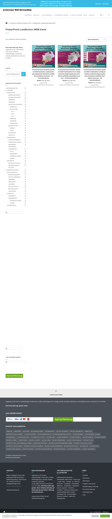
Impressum (98, 3)
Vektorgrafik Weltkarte (23, 437)
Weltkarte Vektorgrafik (60, 449)
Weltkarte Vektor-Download (13, 449)
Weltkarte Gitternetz (11, 440)
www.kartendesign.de (12, 490)
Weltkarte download (88, 437)
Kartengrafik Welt (49, 431)
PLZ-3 (12, 114)
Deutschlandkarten (14, 177)
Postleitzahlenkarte (78, 434)
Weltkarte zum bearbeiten (88, 449)
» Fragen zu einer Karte (88, 483)
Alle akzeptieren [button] (105, 516)
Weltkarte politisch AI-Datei (40, 443)
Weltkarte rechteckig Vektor (71, 446)
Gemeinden (11, 99)
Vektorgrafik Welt (10, 437)
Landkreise (11, 102)
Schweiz (12, 158)
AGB (91, 512)
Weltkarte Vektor (94, 446)
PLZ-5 (12, 116)
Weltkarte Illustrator (34, 440)
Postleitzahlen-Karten (15, 104)
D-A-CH (11, 151)
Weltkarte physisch (14, 163)
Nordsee (12, 128)
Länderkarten (12, 149)
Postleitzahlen (13, 186)
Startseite (27, 15)
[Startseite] (17, 9)
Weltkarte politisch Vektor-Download (33, 446)
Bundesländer (17, 431)
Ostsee (12, 130)
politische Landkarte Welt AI (44, 434)
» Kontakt (85, 475)
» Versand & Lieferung (88, 489)
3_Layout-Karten (76, 15)
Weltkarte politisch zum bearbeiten (53, 446)
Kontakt (92, 15)
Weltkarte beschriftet (75, 437)
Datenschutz (105, 3)
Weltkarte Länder (46, 440)
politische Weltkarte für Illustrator (62, 434)
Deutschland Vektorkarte (37, 431)
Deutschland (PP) (12, 172)
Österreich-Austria (15, 156)
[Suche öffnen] (109, 15)
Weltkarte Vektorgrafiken (73, 449)
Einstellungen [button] (95, 516)
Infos (85, 15)
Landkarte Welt (88, 431)
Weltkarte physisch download (74, 440)
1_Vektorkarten (46, 15)
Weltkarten (10, 161)
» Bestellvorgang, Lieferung (90, 486)
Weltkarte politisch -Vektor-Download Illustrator (19, 443)
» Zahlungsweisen (87, 492)
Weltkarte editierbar (100, 437)
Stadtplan (11, 135)
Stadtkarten (13, 123)
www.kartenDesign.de (38, 498)
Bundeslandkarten (14, 174)
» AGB (83, 495)
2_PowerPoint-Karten (61, 15)
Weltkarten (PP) (11, 205)
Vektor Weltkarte (50, 437)
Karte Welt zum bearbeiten (76, 431)
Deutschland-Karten (14, 97)
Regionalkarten (13, 189)
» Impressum (86, 478)
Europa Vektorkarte (14, 140)
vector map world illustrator (92, 434)
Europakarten (11, 137)
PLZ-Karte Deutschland (29, 434)
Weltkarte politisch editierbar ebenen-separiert (60, 443)
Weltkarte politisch (88, 440)
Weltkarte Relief (84, 446)
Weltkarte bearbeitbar (62, 437)
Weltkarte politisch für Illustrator (83, 443)
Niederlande (13, 153)
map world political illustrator (14, 434)
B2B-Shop (36, 15)
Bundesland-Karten (14, 95)
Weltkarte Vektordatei (28, 449)
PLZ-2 (12, 111)
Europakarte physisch (14, 142)
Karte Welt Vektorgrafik (62, 431)
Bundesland (13, 107)
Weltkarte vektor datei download (43, 449)
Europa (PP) (10, 193)
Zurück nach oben (56, 395)
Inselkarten (12, 182)
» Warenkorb (86, 481)
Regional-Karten (13, 125)
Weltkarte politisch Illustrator (14, 446)
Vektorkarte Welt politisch (38, 437)
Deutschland (11, 92)
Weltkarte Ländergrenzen (58, 440)
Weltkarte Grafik (23, 440)
